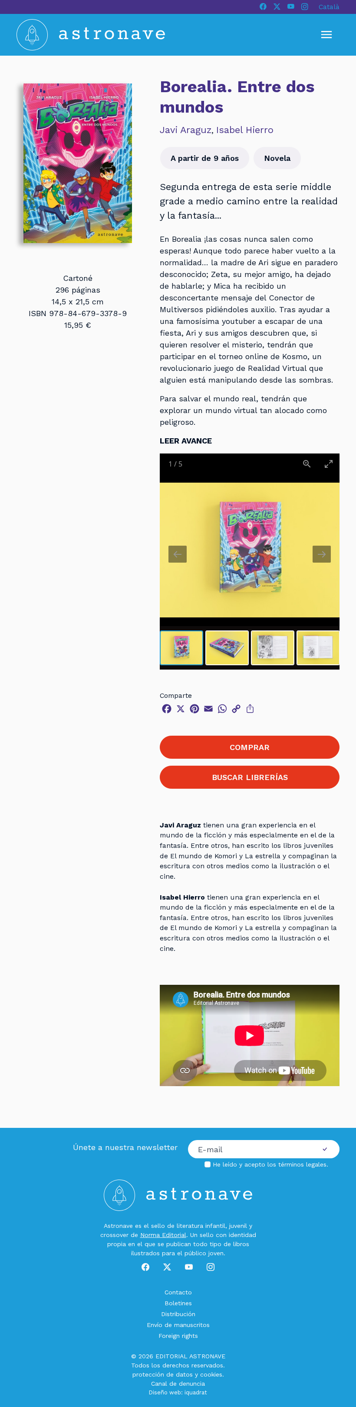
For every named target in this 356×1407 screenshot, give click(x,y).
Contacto (178, 1292)
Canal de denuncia (178, 1383)
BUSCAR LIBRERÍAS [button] (250, 777)
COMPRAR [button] (250, 747)
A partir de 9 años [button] (205, 158)
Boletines (178, 1303)
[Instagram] (305, 7)
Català (329, 7)
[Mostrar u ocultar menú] (326, 34)
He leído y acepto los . (270, 1164)
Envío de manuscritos (178, 1324)
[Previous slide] (177, 554)
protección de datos (162, 1374)
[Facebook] (263, 7)
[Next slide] (322, 554)
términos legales (302, 1164)
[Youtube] (291, 7)
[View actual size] (307, 463)
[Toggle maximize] (329, 463)
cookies (211, 1374)
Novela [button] (277, 158)
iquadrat (196, 1392)
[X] (277, 7)
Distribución (178, 1313)
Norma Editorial (163, 1234)
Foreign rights (178, 1335)
